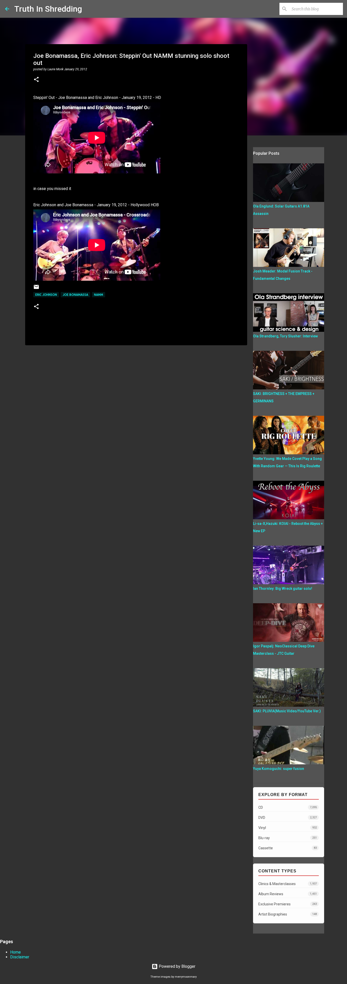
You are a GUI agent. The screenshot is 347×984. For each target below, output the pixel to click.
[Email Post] (36, 288)
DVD (287, 818)
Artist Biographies (287, 914)
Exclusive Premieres (287, 904)
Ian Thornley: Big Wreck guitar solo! (282, 588)
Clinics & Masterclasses (287, 884)
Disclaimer (19, 957)
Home (15, 952)
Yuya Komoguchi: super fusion (278, 769)
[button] (36, 79)
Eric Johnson (46, 294)
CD (287, 807)
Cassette (287, 848)
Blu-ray (287, 838)
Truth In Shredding (48, 9)
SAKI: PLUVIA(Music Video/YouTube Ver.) (287, 711)
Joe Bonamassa (75, 294)
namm (98, 294)
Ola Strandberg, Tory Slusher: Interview (285, 336)
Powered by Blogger (176, 966)
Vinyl (287, 828)
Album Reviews (287, 894)
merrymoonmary (186, 976)
